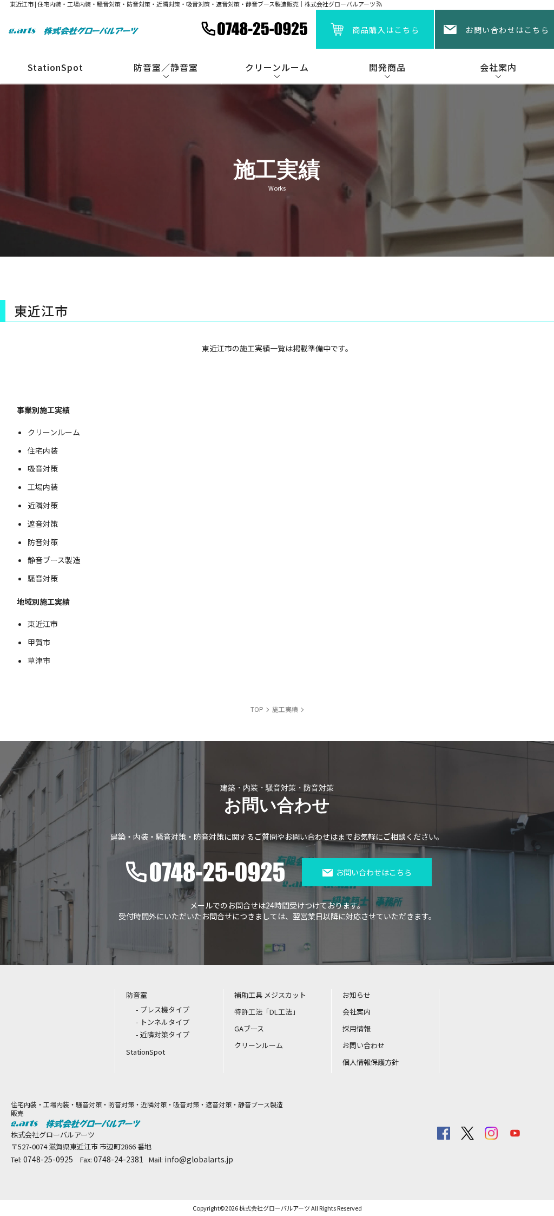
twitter (467, 1133)
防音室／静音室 (166, 67)
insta (491, 1133)
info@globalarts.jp (198, 1159)
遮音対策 (43, 523)
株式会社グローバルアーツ (274, 1208)
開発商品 (387, 67)
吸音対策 (43, 468)
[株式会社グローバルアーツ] (73, 29)
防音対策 (43, 542)
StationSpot (55, 67)
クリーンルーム (54, 432)
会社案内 (498, 67)
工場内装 (43, 486)
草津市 (39, 660)
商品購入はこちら (385, 29)
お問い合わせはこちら (507, 29)
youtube (515, 1133)
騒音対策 (43, 578)
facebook (443, 1133)
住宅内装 (43, 450)
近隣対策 (43, 505)
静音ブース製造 (54, 559)
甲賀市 (39, 642)
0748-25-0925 (48, 1159)
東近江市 (43, 623)
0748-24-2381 (118, 1159)
